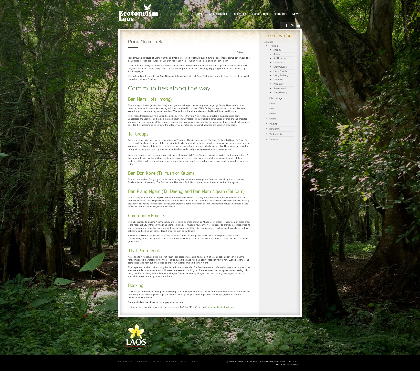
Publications (142, 361)
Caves (272, 103)
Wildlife (273, 123)
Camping (273, 139)
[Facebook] (286, 25)
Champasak (278, 62)
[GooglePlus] (292, 25)
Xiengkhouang (280, 92)
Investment (171, 361)
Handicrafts (274, 128)
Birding (272, 113)
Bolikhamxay (279, 58)
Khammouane (280, 66)
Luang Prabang (280, 75)
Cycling (272, 118)
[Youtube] (299, 25)
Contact (194, 361)
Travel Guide (260, 14)
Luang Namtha (280, 71)
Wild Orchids (275, 133)
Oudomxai (278, 79)
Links (183, 361)
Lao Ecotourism (218, 14)
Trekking (273, 45)
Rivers (272, 108)
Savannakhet (279, 88)
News (295, 14)
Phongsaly (278, 83)
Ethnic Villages (276, 98)
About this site (125, 361)
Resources (280, 14)
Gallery (157, 361)
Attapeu (277, 49)
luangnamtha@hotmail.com (220, 307)
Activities (240, 14)
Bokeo (276, 54)
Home (199, 14)
